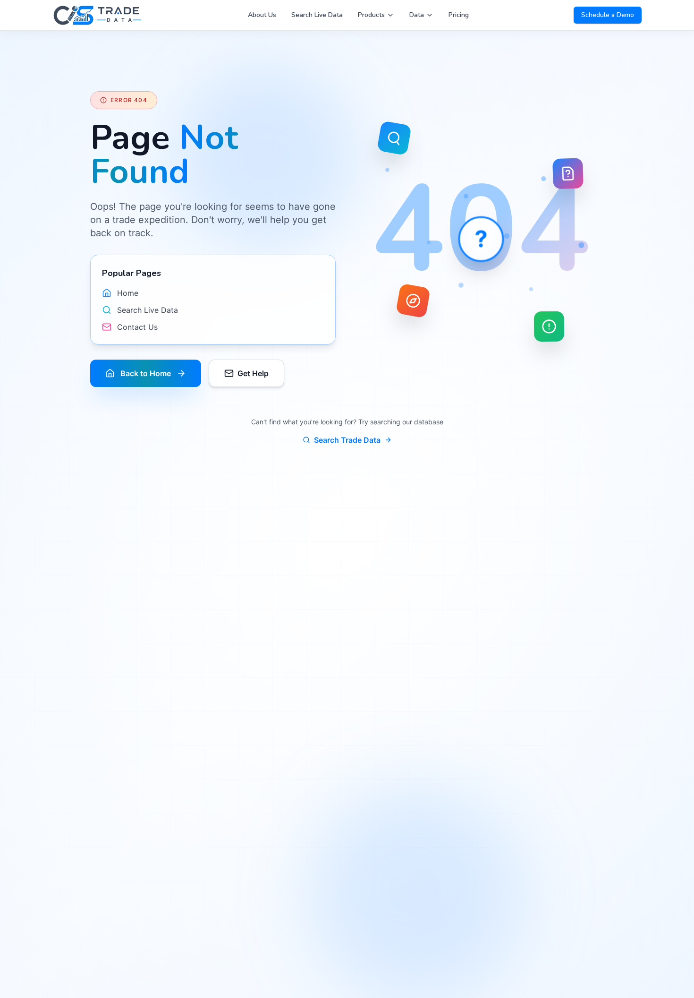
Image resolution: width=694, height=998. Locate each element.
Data (416, 14)
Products (371, 14)
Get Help (253, 373)
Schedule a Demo (607, 14)
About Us (262, 14)
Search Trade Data (347, 440)
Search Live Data (317, 14)
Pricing (459, 14)
